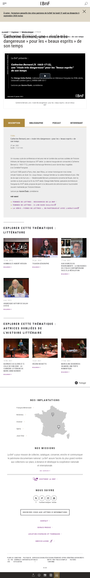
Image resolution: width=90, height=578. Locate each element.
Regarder (7, 267)
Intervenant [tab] (76, 122)
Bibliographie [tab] (36, 122)
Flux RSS (11, 559)
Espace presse (44, 527)
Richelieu (20, 415)
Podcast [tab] (56, 122)
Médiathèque (27, 32)
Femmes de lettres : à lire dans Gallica (33, 205)
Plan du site (8, 560)
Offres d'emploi (64, 559)
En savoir (44, 471)
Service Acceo (42, 541)
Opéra (19, 429)
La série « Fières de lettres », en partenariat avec (45, 208)
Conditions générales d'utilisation (17, 560)
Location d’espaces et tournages (44, 534)
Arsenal (19, 422)
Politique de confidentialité (27, 559)
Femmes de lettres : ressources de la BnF (34, 202)
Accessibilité (42, 558)
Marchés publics (58, 559)
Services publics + (35, 560)
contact (44, 521)
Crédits (81, 558)
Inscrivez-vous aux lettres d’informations (45, 512)
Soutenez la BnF (47, 479)
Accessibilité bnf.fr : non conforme (51, 560)
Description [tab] (14, 122)
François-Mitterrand (24, 408)
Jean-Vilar (20, 436)
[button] (39, 575)
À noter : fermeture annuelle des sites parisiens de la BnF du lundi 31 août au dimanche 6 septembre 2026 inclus (41, 14)
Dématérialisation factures (73, 559)
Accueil (5, 32)
